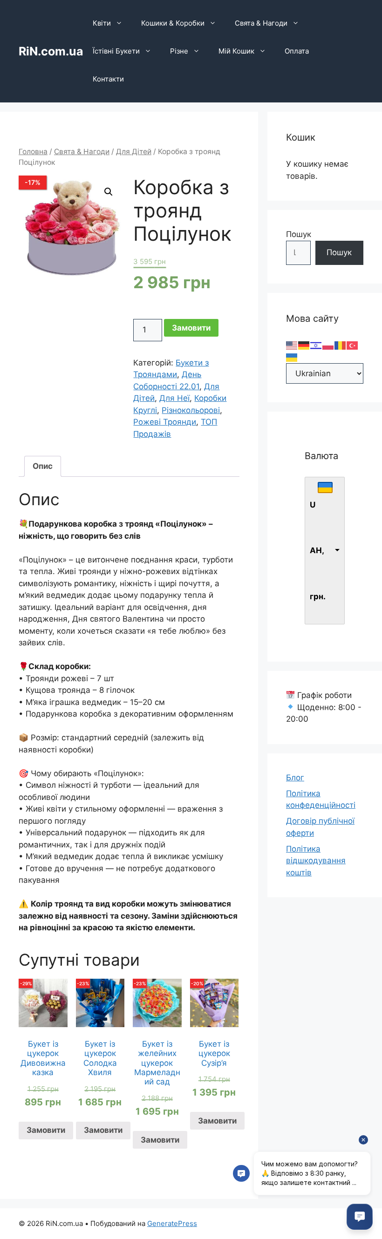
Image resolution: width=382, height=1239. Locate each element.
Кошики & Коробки (173, 23)
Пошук (298, 234)
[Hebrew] (316, 345)
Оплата (297, 51)
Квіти (102, 23)
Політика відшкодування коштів (316, 860)
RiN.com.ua (51, 51)
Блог (295, 777)
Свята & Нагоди (261, 23)
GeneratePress (172, 1223)
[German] (304, 345)
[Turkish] (353, 345)
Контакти (108, 78)
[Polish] (328, 345)
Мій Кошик (236, 51)
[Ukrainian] (292, 356)
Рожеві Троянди (164, 422)
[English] (292, 345)
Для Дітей (133, 151)
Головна (33, 151)
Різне (179, 51)
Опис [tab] (43, 466)
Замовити (191, 327)
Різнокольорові (191, 410)
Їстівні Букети (116, 51)
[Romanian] (340, 345)
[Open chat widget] (360, 1217)
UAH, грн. (318, 550)
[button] (108, 191)
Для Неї (174, 398)
